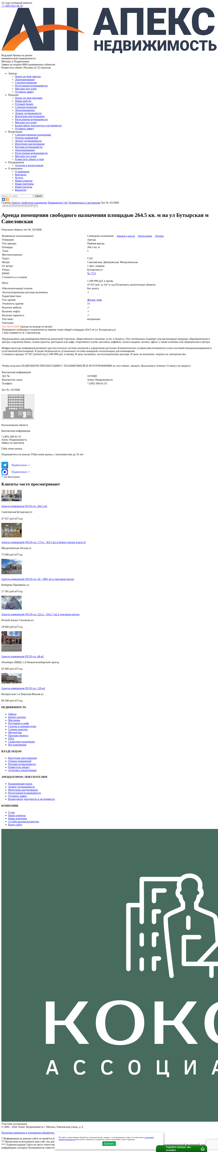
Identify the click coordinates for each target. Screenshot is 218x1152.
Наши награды (23, 186)
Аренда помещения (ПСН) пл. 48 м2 (22, 656)
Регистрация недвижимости (31, 85)
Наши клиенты (24, 180)
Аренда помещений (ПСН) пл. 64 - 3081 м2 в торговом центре (37, 579)
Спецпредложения (26, 82)
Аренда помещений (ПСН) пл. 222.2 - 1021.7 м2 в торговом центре (40, 614)
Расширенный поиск (20, 783)
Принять (109, 1143)
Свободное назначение (21, 741)
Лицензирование (25, 79)
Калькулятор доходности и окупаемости (38, 125)
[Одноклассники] (7, 199)
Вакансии (20, 189)
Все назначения (17, 744)
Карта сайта (15, 824)
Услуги (19, 177)
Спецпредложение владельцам (33, 134)
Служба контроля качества (23, 821)
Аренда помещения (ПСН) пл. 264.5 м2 (24, 506)
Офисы (12, 714)
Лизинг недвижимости (28, 113)
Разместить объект (19, 767)
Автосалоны (145, 235)
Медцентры (15, 732)
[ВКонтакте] (3, 199)
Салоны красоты (18, 729)
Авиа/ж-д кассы (125, 235)
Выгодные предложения (22, 758)
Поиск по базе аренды (28, 76)
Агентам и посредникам (29, 165)
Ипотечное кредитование (30, 116)
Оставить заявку (24, 128)
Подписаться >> (21, 465)
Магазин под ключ (26, 88)
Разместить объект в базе (29, 159)
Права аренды (23, 101)
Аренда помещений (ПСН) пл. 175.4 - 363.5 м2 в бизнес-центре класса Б (43, 542)
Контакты (20, 174)
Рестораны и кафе (18, 723)
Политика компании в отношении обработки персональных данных (41, 1132)
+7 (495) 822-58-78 (12, 5)
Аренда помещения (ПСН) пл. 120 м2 (23, 688)
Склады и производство (22, 726)
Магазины (14, 720)
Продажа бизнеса (18, 735)
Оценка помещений (26, 137)
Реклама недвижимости (29, 147)
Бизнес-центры (17, 717)
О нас (11, 812)
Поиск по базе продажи (28, 97)
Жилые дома (94, 299)
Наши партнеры (24, 183)
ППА (11, 738)
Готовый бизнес (24, 104)
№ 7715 (91, 273)
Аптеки (159, 235)
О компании (22, 171)
